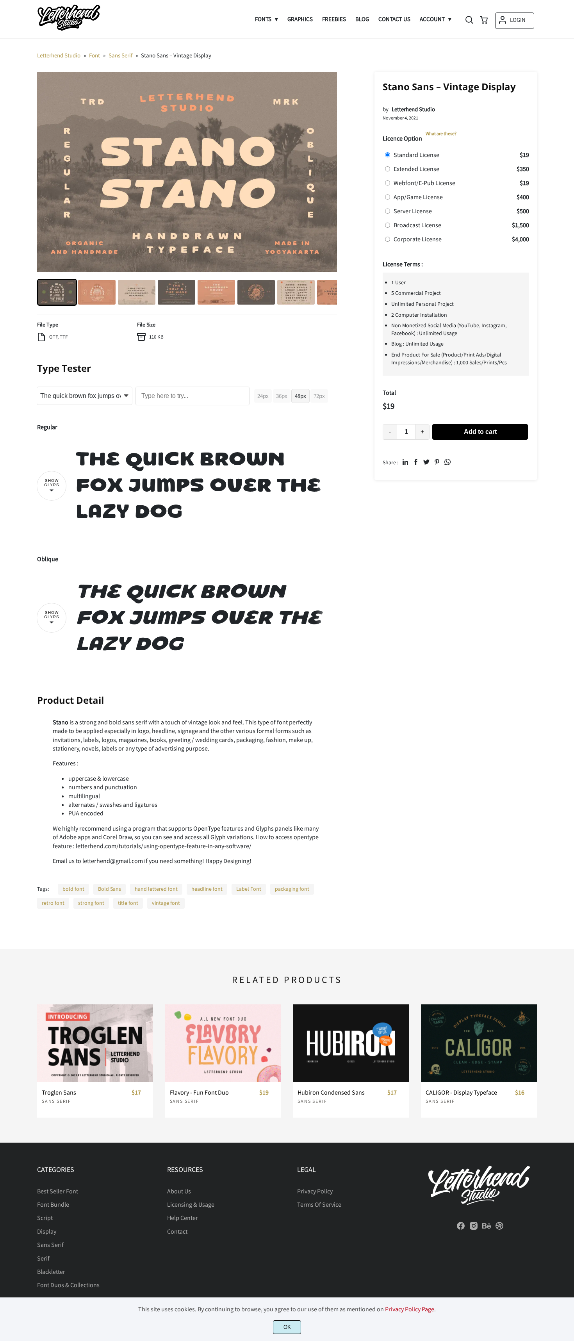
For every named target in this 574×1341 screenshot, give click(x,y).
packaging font (292, 888)
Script (45, 1218)
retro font (53, 902)
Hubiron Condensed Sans (331, 1092)
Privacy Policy (315, 1191)
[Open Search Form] (469, 20)
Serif (43, 1258)
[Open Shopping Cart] (484, 20)
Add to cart (480, 431)
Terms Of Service (319, 1204)
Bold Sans (109, 888)
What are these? (441, 133)
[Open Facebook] (460, 1228)
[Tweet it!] (426, 461)
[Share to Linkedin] (405, 461)
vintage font (166, 902)
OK (287, 1327)
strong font (91, 902)
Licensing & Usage (190, 1204)
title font (128, 902)
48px (300, 395)
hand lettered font (156, 888)
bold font (73, 888)
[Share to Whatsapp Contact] (447, 461)
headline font (207, 888)
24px (263, 395)
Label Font (248, 888)
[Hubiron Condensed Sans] (351, 1043)
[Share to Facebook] (415, 461)
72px (319, 395)
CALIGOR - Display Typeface (461, 1092)
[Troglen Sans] (95, 1043)
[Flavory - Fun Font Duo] (223, 1043)
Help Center (182, 1218)
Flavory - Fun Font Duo (199, 1092)
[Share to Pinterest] (436, 461)
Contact (177, 1231)
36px (281, 395)
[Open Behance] (486, 1228)
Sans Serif (56, 1101)
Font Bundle (53, 1204)
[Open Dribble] (499, 1228)
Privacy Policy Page (409, 1309)
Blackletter (51, 1271)
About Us (179, 1191)
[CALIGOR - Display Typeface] (479, 1043)
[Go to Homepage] (68, 30)
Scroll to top (567, 1130)
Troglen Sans (59, 1092)
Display (46, 1231)
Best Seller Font (57, 1191)
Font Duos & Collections (68, 1285)
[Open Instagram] (473, 1228)
